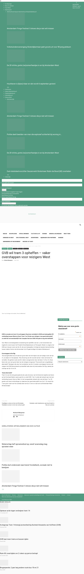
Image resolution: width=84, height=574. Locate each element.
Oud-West (8, 8)
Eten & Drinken (24, 233)
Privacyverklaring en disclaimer (10, 193)
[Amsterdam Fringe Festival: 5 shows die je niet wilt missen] (28, 476)
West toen (67, 233)
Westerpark (26, 248)
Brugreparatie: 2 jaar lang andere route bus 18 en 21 (19, 568)
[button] (80, 225)
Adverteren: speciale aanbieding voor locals (34, 495)
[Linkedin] (14, 266)
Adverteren (34, 237)
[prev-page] (2, 489)
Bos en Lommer (9, 6)
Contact (68, 495)
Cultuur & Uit (35, 233)
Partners (14, 495)
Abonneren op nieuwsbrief (11, 241)
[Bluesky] (17, 416)
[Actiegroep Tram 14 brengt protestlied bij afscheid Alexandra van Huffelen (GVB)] (42, 520)
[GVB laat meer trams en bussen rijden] (42, 534)
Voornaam (61, 339)
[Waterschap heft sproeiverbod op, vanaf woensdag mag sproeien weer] (28, 434)
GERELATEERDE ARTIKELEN (12, 426)
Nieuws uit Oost (28, 241)
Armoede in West (8, 237)
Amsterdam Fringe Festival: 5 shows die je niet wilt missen (25, 486)
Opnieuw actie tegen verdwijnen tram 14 (15, 511)
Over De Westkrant (6, 495)
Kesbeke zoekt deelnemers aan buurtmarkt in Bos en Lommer (42, 404)
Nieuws (8, 246)
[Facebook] (3, 266)
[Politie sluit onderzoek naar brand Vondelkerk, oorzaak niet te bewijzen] (28, 455)
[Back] (76, 2)
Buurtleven (13, 233)
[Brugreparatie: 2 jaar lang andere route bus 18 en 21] (42, 563)
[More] (22, 266)
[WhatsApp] (7, 266)
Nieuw (5, 233)
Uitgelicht (20, 248)
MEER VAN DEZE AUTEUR (31, 426)
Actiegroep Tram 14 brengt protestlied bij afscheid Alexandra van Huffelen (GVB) (30, 525)
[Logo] (14, 231)
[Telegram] (18, 266)
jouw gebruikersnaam (8, 182)
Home (3, 246)
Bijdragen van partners (48, 237)
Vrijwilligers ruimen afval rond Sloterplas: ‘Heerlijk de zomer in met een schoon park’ (13, 404)
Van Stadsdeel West (22, 237)
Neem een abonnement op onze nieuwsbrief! (12, 496)
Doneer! (60, 237)
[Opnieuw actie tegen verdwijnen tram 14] (42, 506)
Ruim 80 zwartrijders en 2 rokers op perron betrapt (19, 553)
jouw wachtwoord (6, 188)
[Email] (11, 266)
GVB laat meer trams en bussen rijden (14, 539)
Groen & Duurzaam (55, 233)
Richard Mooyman (8, 260)
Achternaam (69, 344)
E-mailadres (69, 334)
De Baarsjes (8, 4)
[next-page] (3, 489)
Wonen (44, 233)
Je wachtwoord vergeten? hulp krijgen (12, 192)
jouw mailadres (6, 201)
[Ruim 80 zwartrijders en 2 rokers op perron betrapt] (42, 548)
